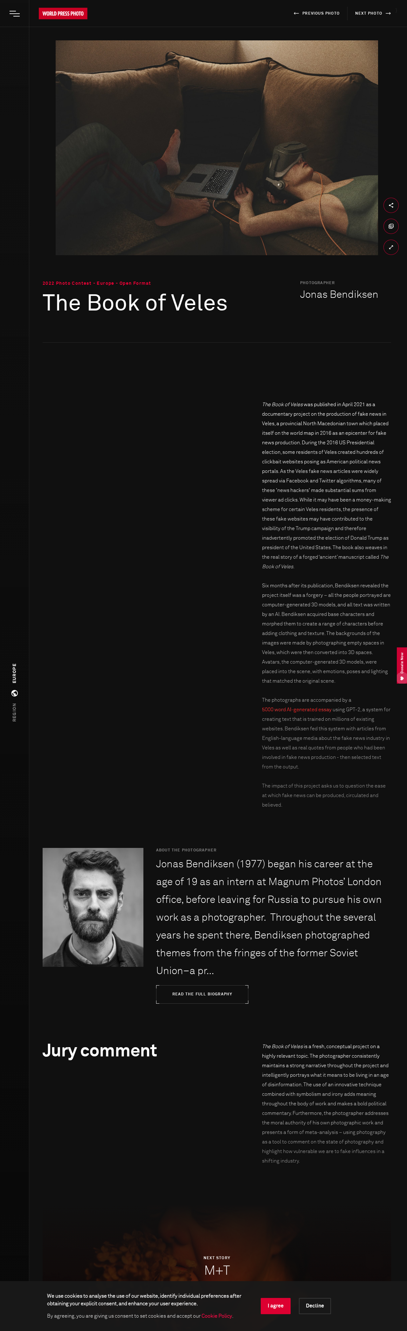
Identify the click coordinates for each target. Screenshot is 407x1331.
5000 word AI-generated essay (297, 709)
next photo (368, 14)
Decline (315, 1305)
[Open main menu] (15, 14)
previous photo (321, 14)
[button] (14, 692)
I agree (276, 1305)
